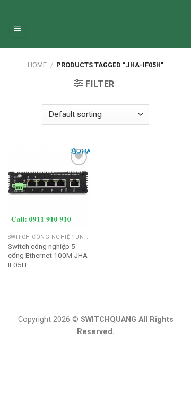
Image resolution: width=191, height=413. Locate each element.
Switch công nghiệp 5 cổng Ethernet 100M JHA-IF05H (49, 255)
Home (37, 65)
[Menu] (18, 29)
